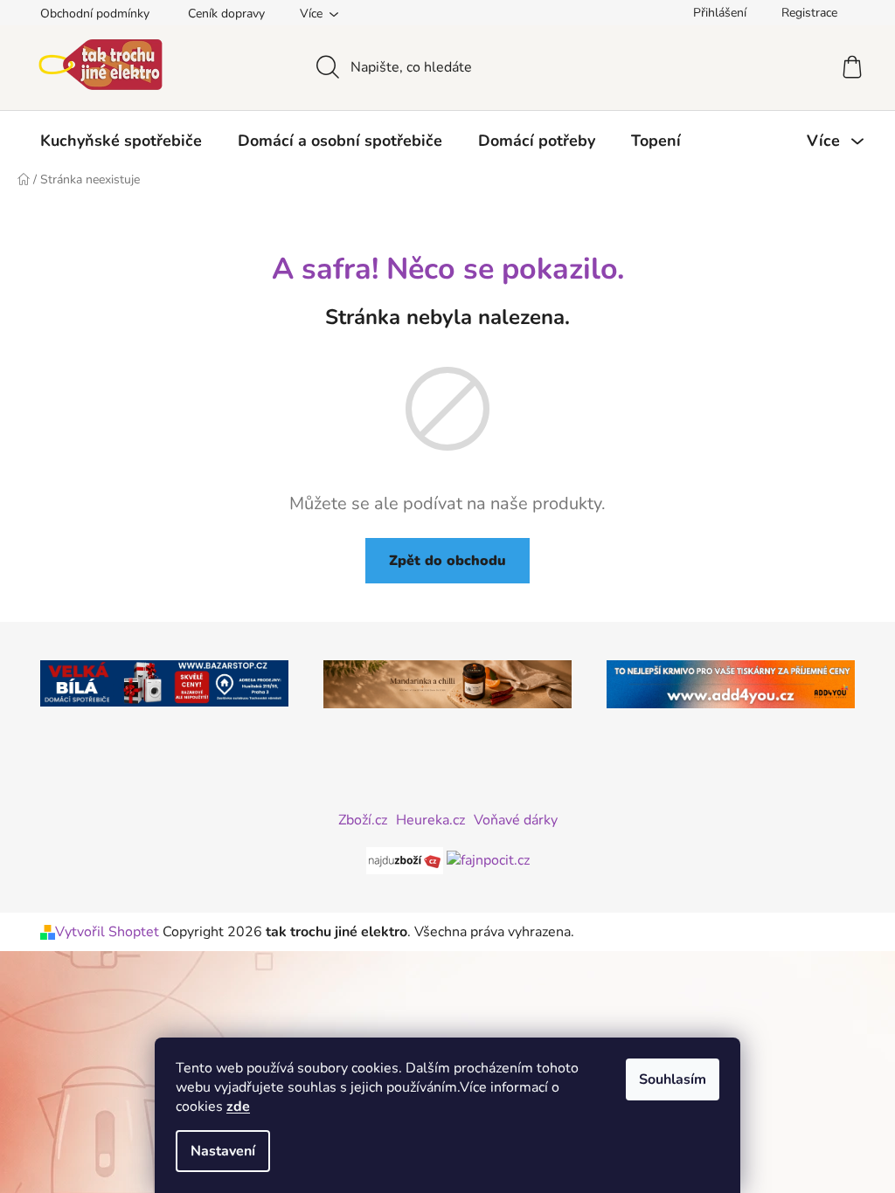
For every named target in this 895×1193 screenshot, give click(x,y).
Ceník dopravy (226, 13)
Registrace (809, 12)
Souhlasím (672, 1079)
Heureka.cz (430, 820)
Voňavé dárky (516, 820)
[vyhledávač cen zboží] (406, 859)
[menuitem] (121, 140)
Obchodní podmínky (94, 13)
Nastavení (223, 1151)
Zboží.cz (362, 820)
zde (238, 1106)
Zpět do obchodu (447, 560)
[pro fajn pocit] (488, 859)
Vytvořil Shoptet (107, 931)
